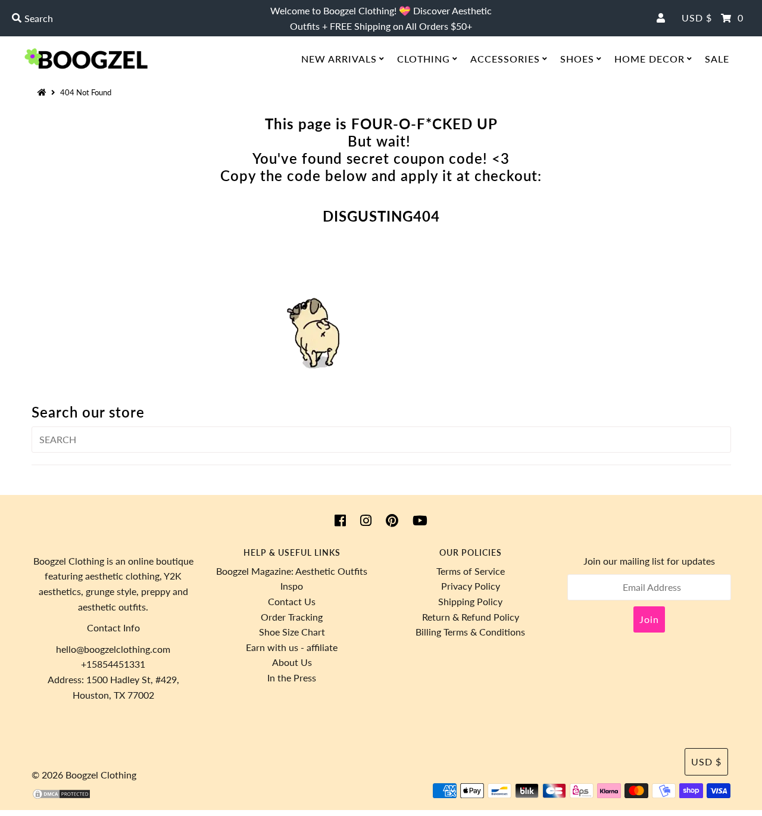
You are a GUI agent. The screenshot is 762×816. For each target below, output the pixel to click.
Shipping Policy (470, 601)
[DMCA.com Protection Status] (61, 796)
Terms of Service (470, 571)
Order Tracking (292, 616)
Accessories (505, 58)
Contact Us (292, 601)
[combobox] (130, 18)
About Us (292, 662)
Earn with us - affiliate (292, 647)
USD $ (697, 17)
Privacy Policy (470, 585)
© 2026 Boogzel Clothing (84, 774)
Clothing (423, 58)
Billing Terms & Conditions (470, 631)
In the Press (291, 677)
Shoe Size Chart (292, 631)
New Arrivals (339, 58)
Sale (717, 58)
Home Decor (649, 58)
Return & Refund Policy (470, 616)
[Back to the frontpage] (43, 92)
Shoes (577, 58)
